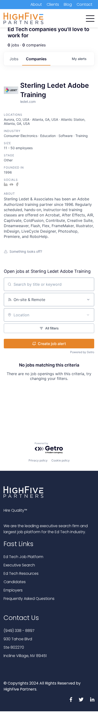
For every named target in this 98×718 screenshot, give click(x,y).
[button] (90, 17)
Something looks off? (26, 251)
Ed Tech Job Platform (23, 556)
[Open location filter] (88, 315)
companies (36, 58)
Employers (13, 590)
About (36, 4)
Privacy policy (38, 460)
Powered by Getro (82, 352)
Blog (68, 4)
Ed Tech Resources (21, 573)
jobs (14, 58)
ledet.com (28, 101)
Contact (84, 4)
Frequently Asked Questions (29, 598)
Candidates (15, 582)
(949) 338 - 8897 (19, 630)
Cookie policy (60, 460)
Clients (53, 4)
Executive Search (19, 565)
